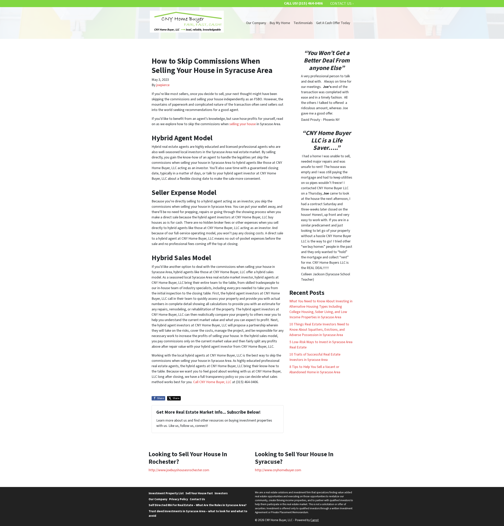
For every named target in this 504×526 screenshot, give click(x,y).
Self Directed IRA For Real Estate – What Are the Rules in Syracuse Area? (197, 505)
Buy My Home (280, 22)
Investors (221, 493)
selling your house (242, 124)
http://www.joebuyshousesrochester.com (179, 470)
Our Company (256, 22)
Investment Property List (166, 493)
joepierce (163, 85)
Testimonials (303, 22)
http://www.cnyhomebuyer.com (278, 470)
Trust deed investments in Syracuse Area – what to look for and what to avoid (198, 513)
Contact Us (197, 499)
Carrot (314, 520)
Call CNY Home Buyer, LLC (212, 382)
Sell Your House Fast (199, 493)
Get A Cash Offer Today (333, 22)
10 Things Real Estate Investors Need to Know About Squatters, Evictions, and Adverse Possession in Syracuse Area (319, 329)
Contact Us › (341, 3)
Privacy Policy (178, 499)
